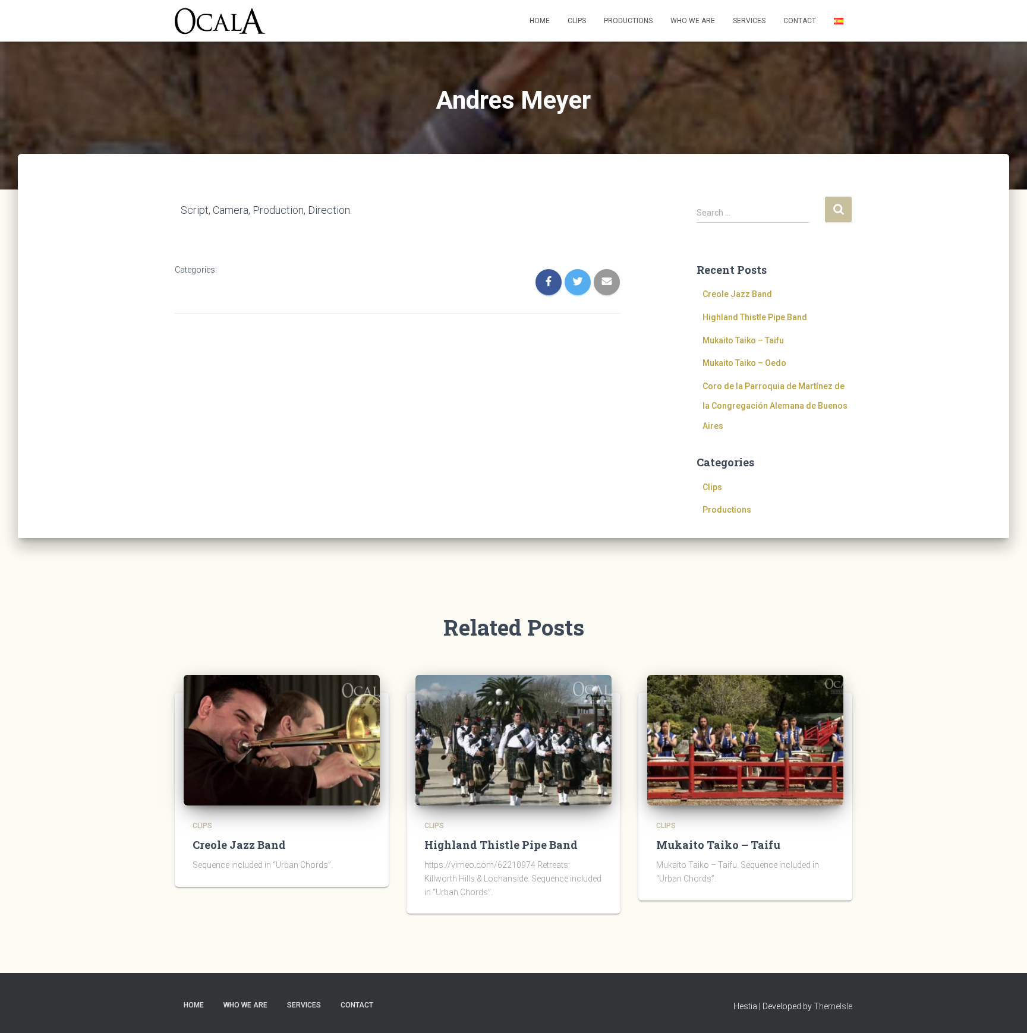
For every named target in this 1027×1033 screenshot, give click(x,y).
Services (749, 21)
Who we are (692, 21)
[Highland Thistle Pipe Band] (513, 739)
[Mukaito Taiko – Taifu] (745, 739)
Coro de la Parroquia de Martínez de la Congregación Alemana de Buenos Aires (775, 406)
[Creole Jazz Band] (282, 739)
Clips (577, 21)
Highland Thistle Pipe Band (754, 317)
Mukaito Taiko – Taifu (743, 340)
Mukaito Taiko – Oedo (744, 363)
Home (540, 21)
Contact (799, 21)
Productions (628, 21)
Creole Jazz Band (737, 294)
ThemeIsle (833, 1006)
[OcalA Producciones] (220, 21)
